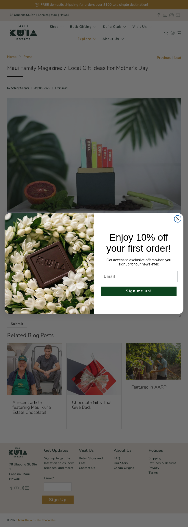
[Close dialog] (177, 218)
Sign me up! (139, 291)
